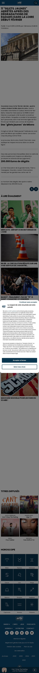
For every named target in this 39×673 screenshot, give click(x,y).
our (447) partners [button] (11, 311)
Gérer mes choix (19, 367)
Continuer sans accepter (28, 302)
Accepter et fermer (19, 360)
